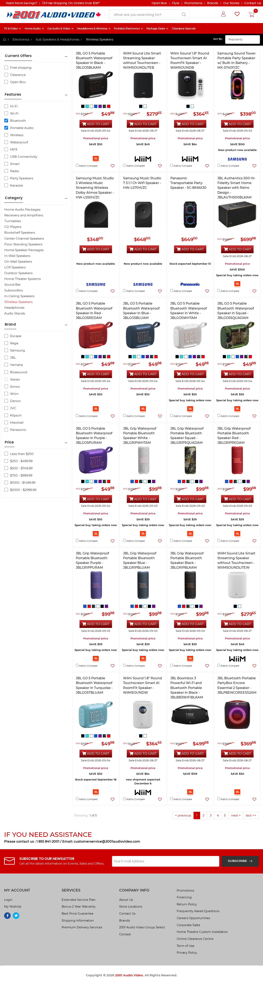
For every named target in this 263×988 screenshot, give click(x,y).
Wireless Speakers (18, 302)
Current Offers (18, 56)
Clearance (18, 75)
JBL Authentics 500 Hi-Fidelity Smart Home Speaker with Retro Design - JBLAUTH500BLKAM (236, 187)
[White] (92, 106)
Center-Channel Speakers (24, 238)
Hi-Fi (14, 106)
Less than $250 (21, 454)
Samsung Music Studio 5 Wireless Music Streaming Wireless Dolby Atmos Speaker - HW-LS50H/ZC (95, 187)
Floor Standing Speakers (23, 244)
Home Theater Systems (22, 279)
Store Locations (130, 906)
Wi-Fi (14, 113)
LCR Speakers (15, 267)
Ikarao (15, 379)
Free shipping (21, 68)
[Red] (108, 106)
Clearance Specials (184, 28)
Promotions (185, 890)
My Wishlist (12, 906)
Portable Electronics (127, 28)
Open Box (18, 82)
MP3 (13, 149)
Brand (10, 324)
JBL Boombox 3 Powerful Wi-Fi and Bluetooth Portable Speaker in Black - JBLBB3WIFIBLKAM (186, 687)
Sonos (15, 386)
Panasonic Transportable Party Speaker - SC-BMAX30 (188, 183)
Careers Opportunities (193, 918)
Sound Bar (12, 284)
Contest (125, 934)
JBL (13, 357)
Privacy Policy (187, 952)
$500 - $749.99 (21, 468)
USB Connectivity (23, 157)
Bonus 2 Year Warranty (79, 906)
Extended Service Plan (79, 900)
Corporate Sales (188, 925)
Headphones (14, 308)
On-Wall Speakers (18, 261)
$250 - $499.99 (21, 461)
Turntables (12, 221)
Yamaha (16, 365)
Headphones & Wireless (92, 28)
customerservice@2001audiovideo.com (107, 841)
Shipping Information (78, 920)
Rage (14, 343)
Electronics (21, 39)
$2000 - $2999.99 (23, 490)
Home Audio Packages (22, 209)
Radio (14, 171)
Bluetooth (18, 121)
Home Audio (33, 28)
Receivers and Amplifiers (23, 215)
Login (8, 900)
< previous (183, 815)
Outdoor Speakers (18, 273)
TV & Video (11, 28)
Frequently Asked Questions (198, 911)
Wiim (14, 394)
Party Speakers (21, 178)
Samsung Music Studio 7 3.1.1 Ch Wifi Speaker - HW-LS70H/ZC (142, 183)
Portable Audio (21, 128)
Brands (124, 920)
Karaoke (16, 185)
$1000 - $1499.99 (22, 483)
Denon (15, 401)
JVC (13, 408)
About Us (126, 900)
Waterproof (19, 142)
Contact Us (127, 913)
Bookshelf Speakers (19, 232)
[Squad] (105, 106)
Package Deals (155, 28)
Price (9, 442)
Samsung (17, 350)
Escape (15, 336)
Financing (184, 897)
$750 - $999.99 (21, 475)
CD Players (12, 227)
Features (13, 94)
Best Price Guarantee (77, 913)
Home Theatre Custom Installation (202, 932)
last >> (251, 815)
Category (14, 198)
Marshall (16, 422)
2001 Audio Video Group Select (142, 927)
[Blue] (96, 106)
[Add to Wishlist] (113, 166)
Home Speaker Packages (24, 250)
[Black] (83, 106)
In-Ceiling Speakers (19, 296)
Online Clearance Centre (195, 939)
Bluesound (18, 372)
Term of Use (185, 946)
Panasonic (18, 430)
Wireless (16, 135)
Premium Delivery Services (82, 927)
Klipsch (16, 415)
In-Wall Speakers (17, 256)
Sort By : (218, 38)
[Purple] (100, 106)
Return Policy (187, 904)
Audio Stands (14, 313)
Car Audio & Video (58, 28)
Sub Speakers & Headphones (57, 39)
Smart (15, 164)
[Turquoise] (87, 106)
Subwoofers (13, 290)
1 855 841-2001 (47, 841)
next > (236, 815)
